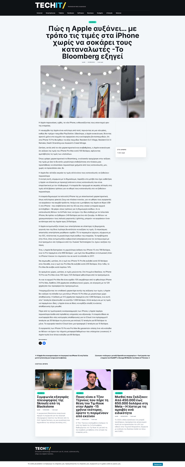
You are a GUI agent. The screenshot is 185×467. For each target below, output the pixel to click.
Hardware (70, 13)
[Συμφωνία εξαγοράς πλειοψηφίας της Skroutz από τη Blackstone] (53, 379)
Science (118, 13)
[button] (158, 464)
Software (80, 13)
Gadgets (100, 13)
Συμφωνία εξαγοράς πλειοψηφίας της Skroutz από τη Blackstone (53, 401)
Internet (39, 13)
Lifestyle (109, 13)
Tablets (61, 13)
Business (90, 13)
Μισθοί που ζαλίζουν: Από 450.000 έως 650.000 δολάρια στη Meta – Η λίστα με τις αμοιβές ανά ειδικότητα (131, 405)
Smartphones (50, 13)
